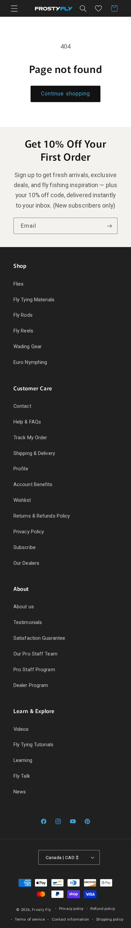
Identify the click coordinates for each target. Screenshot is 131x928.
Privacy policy (71, 908)
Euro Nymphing (30, 362)
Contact (22, 406)
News (19, 792)
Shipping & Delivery (34, 453)
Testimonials (27, 622)
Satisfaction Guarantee (39, 638)
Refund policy (102, 908)
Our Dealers (26, 563)
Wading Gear (27, 346)
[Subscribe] (109, 226)
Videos (21, 729)
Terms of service (30, 919)
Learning (22, 760)
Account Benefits (33, 484)
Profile (20, 469)
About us (23, 607)
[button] (14, 8)
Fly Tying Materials (33, 300)
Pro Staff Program (34, 670)
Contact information (70, 919)
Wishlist (22, 500)
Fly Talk (21, 776)
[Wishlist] (98, 8)
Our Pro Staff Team (35, 654)
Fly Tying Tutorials (33, 745)
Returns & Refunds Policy (41, 516)
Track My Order (30, 438)
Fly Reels (23, 331)
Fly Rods (23, 315)
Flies (18, 284)
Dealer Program (30, 685)
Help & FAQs (27, 422)
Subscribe (24, 547)
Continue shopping (65, 93)
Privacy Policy (28, 532)
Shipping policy (109, 919)
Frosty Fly (41, 909)
